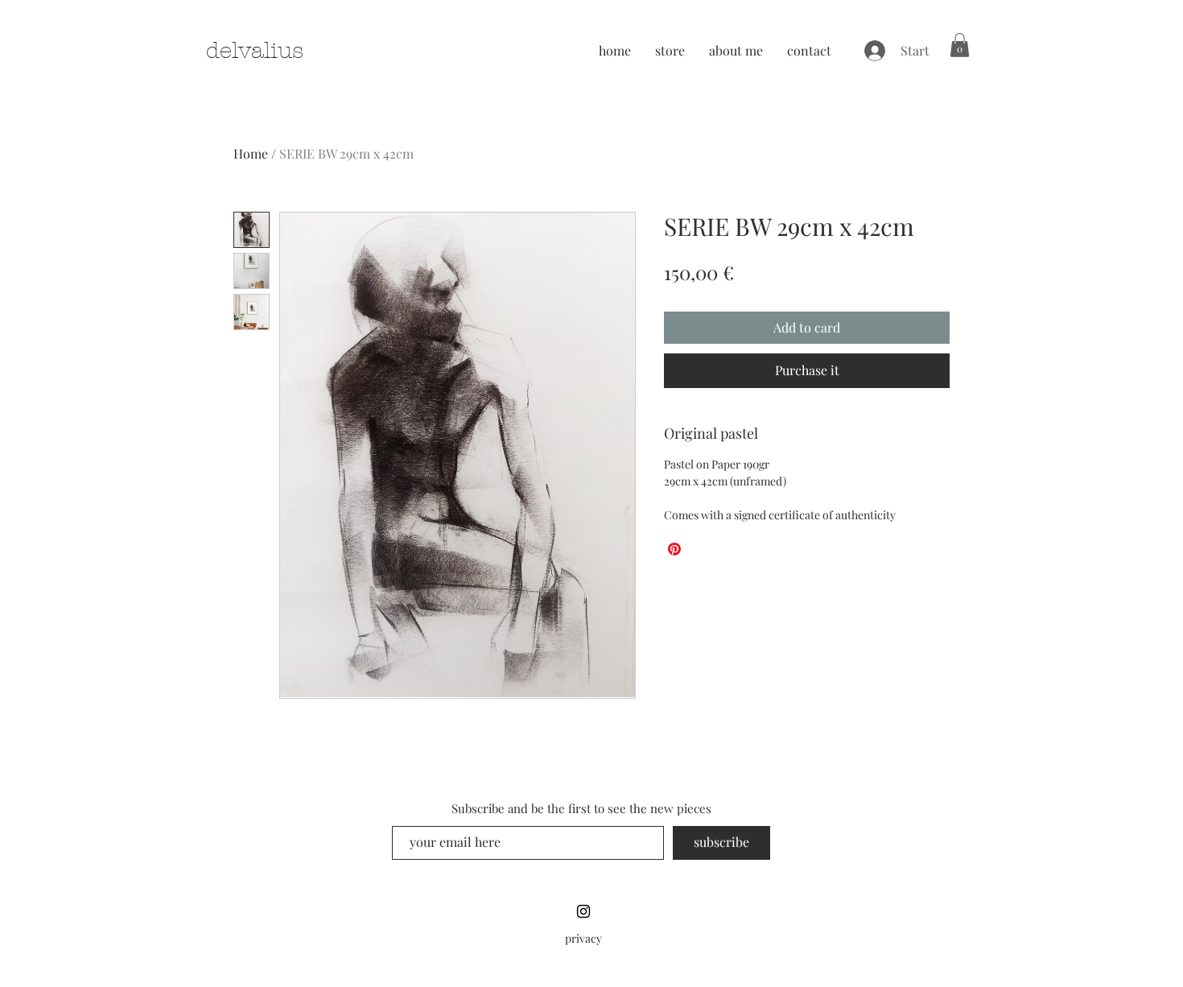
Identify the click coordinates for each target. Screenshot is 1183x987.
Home (250, 153)
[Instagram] (583, 911)
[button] (960, 45)
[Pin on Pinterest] (674, 549)
